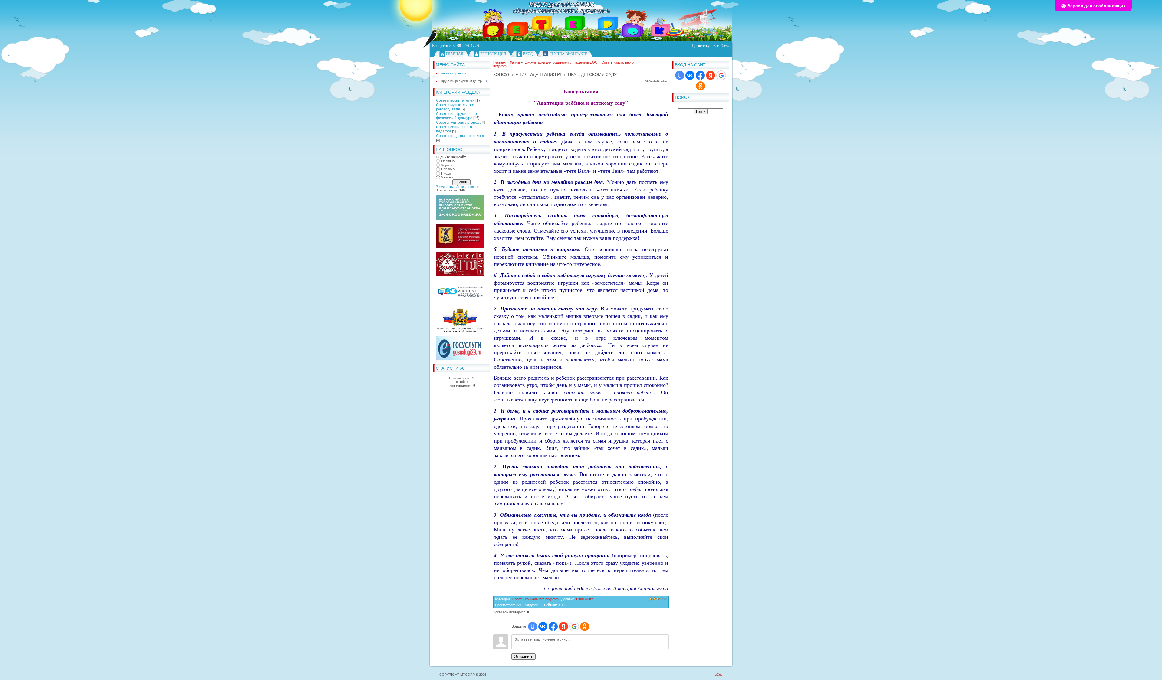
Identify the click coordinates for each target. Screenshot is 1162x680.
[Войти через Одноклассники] (700, 85)
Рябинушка (584, 599)
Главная (454, 54)
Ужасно (447, 177)
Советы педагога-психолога (460, 136)
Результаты (445, 186)
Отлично (448, 161)
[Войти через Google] (721, 75)
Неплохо (448, 169)
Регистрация (493, 54)
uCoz (719, 674)
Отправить (523, 656)
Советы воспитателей (455, 100)
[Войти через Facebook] (700, 75)
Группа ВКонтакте (568, 54)
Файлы (515, 62)
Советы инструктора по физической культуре (456, 116)
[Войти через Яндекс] (710, 75)
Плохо (446, 173)
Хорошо (447, 165)
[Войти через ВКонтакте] (689, 75)
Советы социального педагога (535, 599)
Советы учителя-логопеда (458, 122)
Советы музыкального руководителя (455, 107)
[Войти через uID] (679, 75)
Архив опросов (467, 186)
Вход (528, 54)
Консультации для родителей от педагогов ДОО (561, 62)
